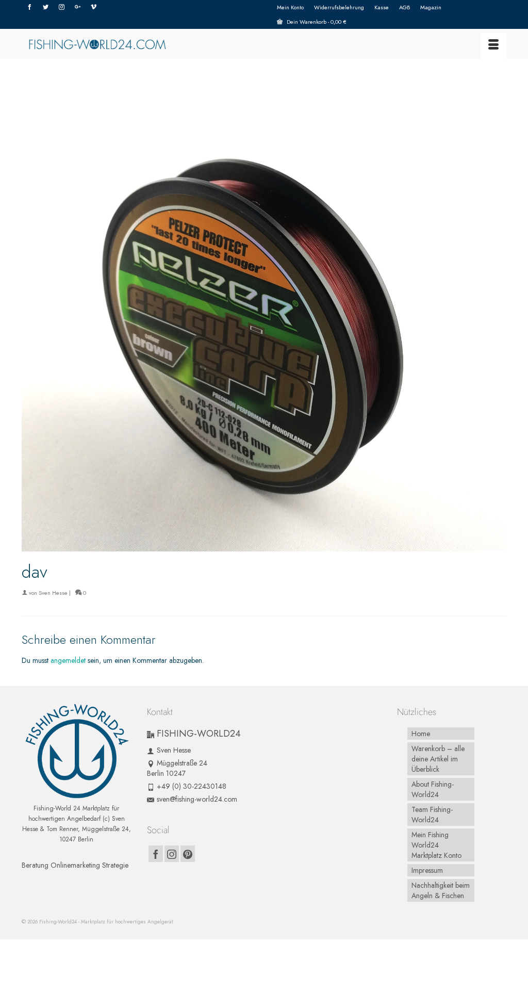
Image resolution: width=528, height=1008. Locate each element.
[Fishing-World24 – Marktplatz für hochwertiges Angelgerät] (97, 44)
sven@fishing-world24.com (197, 799)
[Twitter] (46, 7)
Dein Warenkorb (315, 22)
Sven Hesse (53, 593)
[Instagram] (62, 7)
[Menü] (493, 46)
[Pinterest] (187, 854)
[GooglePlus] (78, 7)
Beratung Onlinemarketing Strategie (75, 865)
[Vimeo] (94, 7)
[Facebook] (30, 7)
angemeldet (68, 660)
